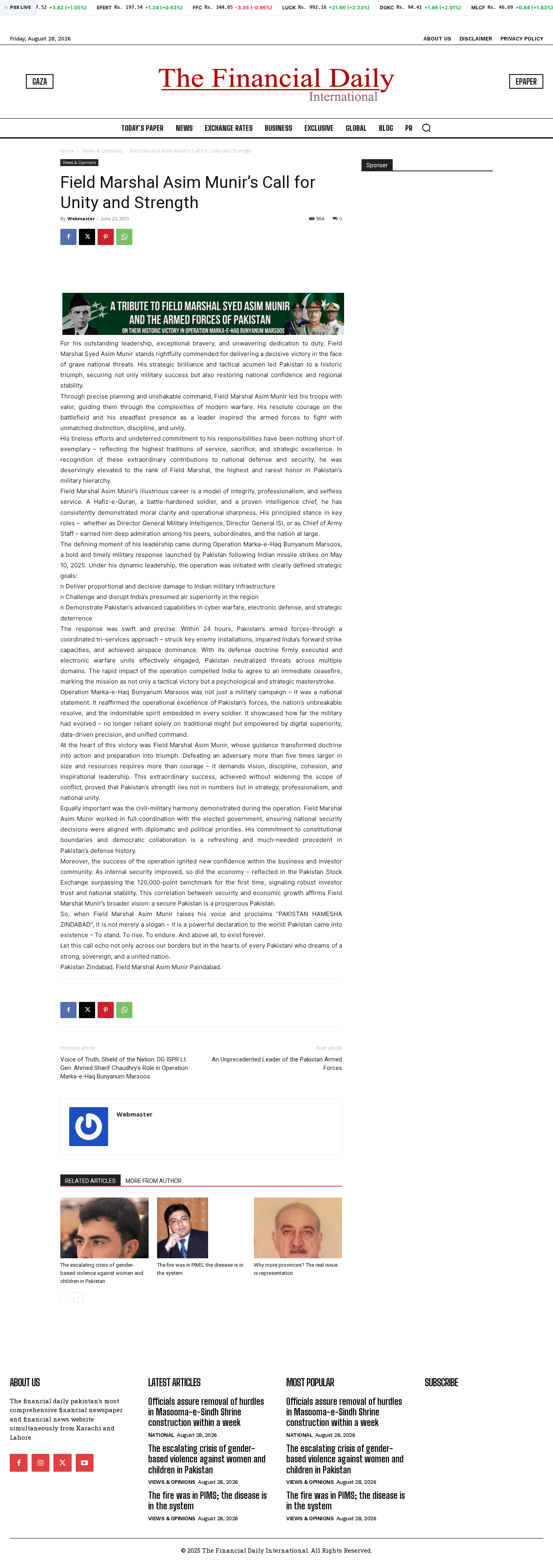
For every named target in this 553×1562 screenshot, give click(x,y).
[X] (87, 237)
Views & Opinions (102, 150)
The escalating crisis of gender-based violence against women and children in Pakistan (101, 1273)
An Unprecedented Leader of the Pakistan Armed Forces (277, 1064)
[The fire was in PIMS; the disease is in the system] (201, 1228)
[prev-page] (65, 1297)
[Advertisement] (201, 272)
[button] (426, 127)
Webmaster (81, 218)
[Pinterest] (106, 237)
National (161, 1435)
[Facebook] (68, 237)
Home (67, 150)
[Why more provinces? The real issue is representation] (298, 1228)
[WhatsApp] (124, 237)
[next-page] (78, 1297)
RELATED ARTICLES (90, 1181)
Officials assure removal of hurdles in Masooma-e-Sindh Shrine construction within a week (206, 1412)
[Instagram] (40, 1463)
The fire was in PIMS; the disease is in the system (207, 1500)
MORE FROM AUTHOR (153, 1181)
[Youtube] (85, 1463)
